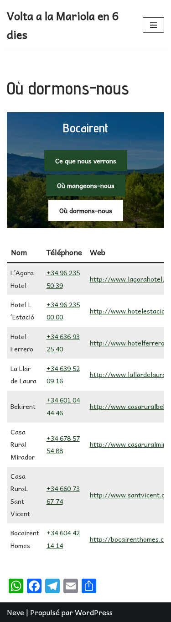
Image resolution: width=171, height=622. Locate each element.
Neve (15, 612)
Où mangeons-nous (85, 185)
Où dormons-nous (85, 210)
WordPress (94, 612)
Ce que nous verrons (85, 161)
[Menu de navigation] (153, 25)
